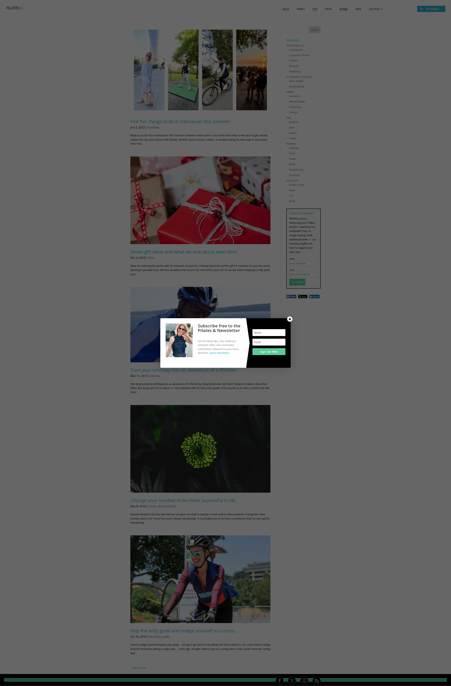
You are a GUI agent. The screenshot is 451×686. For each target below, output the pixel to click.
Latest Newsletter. (219, 353)
